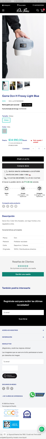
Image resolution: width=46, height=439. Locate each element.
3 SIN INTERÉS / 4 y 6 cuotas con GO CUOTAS (22, 1)
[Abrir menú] (3, 10)
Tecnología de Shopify (9, 406)
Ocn (4, 101)
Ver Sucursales (26, 105)
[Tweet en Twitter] (11, 206)
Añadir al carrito (23, 159)
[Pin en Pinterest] (7, 206)
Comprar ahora (23, 166)
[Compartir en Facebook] (3, 206)
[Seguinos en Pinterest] (11, 388)
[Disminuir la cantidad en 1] (33, 148)
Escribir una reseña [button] (23, 274)
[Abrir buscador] (37, 10)
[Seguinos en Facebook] (3, 388)
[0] (42, 10)
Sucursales (22, 5)
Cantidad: (26, 149)
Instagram (6, 5)
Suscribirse (23, 319)
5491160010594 (39, 5)
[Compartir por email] (15, 206)
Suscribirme (10, 368)
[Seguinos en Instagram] (7, 388)
